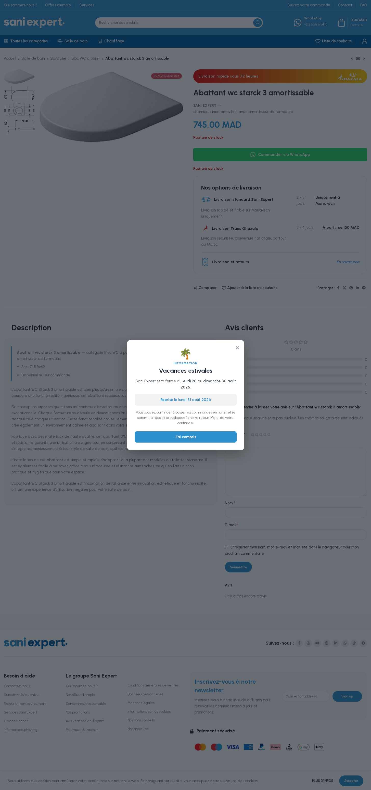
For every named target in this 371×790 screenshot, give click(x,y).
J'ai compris (185, 436)
